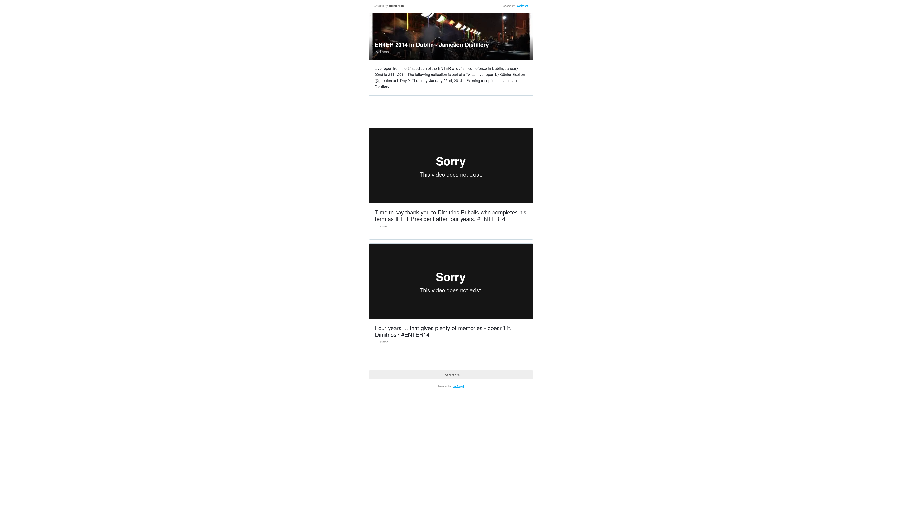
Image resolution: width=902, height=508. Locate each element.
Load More (451, 375)
